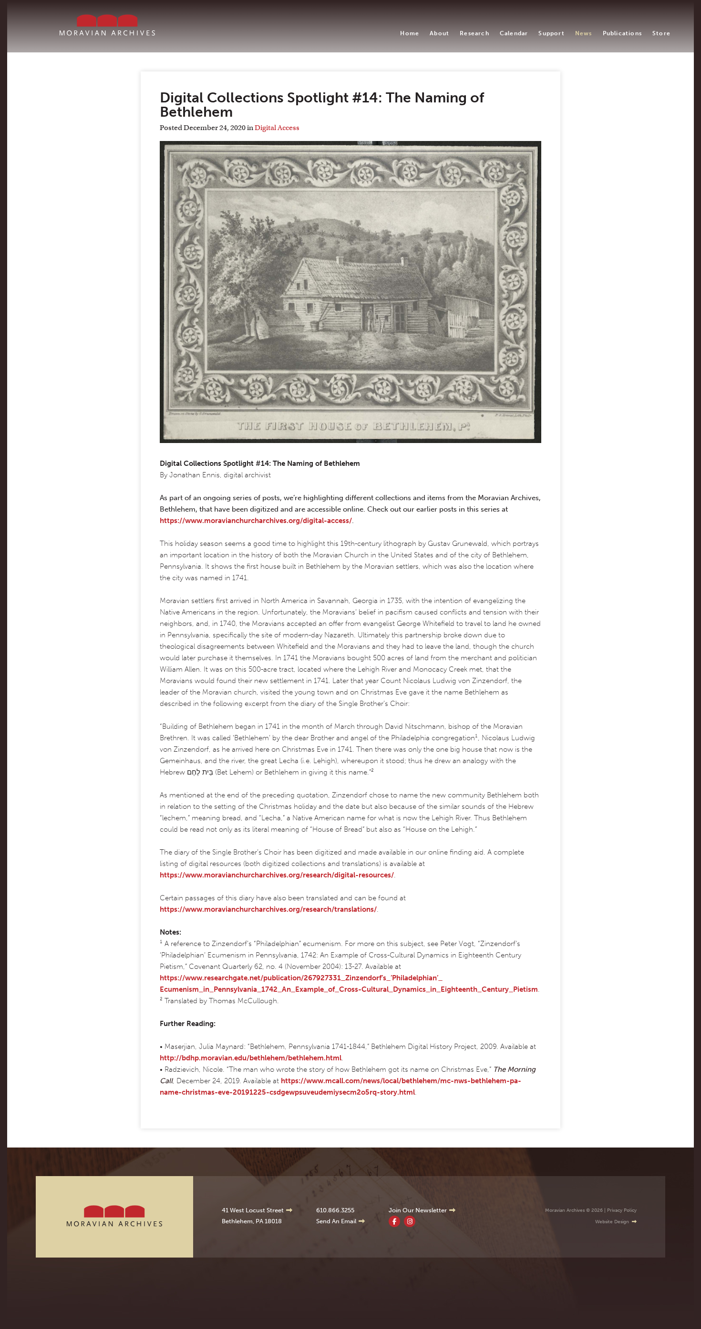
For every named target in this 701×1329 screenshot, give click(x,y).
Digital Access (277, 127)
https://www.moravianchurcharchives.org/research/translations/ (268, 909)
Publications (622, 33)
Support (551, 33)
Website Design (612, 1222)
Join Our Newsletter (418, 1210)
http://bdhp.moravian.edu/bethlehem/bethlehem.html (250, 1058)
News (583, 33)
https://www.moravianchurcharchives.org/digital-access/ (256, 520)
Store (661, 33)
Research (474, 33)
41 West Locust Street (253, 1210)
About (439, 33)
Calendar (514, 33)
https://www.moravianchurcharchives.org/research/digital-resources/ (277, 875)
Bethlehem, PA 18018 (252, 1221)
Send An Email (336, 1221)
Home (409, 33)
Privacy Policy (622, 1210)
